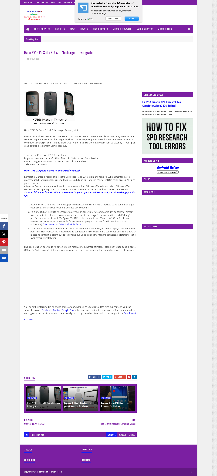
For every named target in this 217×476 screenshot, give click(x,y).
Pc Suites (60, 29)
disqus (132, 434)
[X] (4, 234)
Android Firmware (122, 29)
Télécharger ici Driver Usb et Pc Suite (62, 224)
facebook (111, 434)
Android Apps (165, 29)
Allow (131, 18)
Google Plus (67, 310)
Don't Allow (113, 18)
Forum (53, 2)
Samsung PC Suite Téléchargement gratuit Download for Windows (78, 404)
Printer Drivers (42, 29)
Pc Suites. (35, 58)
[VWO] (90, 19)
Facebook (46, 310)
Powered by (82, 19)
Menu (59, 2)
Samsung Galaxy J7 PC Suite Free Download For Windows (115, 404)
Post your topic (42, 2)
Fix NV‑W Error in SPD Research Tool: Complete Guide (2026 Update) (162, 104)
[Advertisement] (82, 73)
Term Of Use (68, 2)
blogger (122, 434)
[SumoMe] (4, 258)
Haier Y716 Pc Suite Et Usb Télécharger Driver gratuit (43, 404)
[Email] (4, 250)
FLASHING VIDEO (100, 29)
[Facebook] (4, 226)
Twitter (56, 310)
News (72, 29)
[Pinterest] (4, 242)
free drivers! (130, 313)
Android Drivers (145, 29)
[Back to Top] (191, 472)
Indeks (59, 471)
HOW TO (84, 29)
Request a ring (29, 2)
